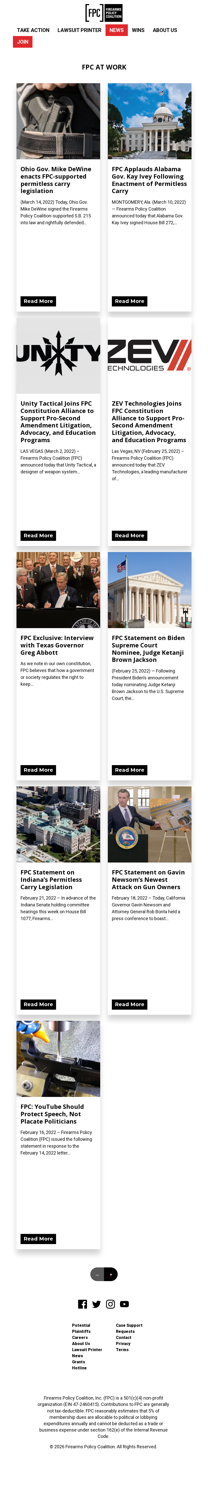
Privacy (123, 1343)
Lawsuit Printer (79, 30)
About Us (165, 30)
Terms (122, 1349)
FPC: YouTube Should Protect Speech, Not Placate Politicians (52, 1113)
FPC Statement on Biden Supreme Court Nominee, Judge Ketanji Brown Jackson (148, 648)
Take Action (33, 30)
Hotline (79, 1368)
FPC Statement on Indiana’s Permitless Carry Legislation (51, 879)
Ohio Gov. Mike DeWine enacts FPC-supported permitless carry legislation (56, 180)
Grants (78, 1361)
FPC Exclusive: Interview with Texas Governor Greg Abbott (57, 645)
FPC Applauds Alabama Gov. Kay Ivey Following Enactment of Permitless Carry (149, 180)
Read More (38, 301)
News (117, 30)
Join (22, 42)
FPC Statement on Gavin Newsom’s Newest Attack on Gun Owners (148, 879)
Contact (123, 1337)
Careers (80, 1337)
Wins (138, 30)
